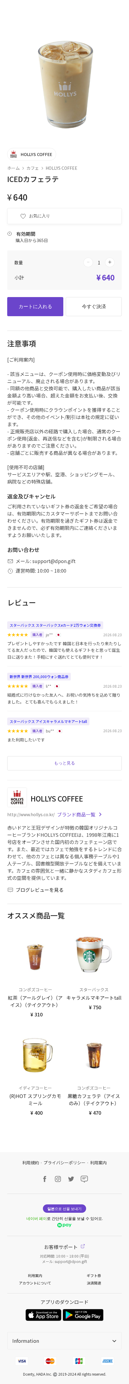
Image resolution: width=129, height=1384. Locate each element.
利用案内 (98, 1163)
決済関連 (94, 1282)
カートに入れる (35, 306)
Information (25, 1340)
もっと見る (64, 763)
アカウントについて (35, 1282)
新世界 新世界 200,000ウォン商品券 (39, 676)
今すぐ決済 (94, 306)
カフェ (32, 168)
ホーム (13, 168)
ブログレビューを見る (40, 889)
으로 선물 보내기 (64, 1208)
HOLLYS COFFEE (61, 168)
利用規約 (30, 1163)
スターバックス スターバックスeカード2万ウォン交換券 (55, 625)
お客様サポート (61, 1246)
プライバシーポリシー (65, 1163)
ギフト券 (94, 1275)
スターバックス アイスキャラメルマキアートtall (48, 721)
